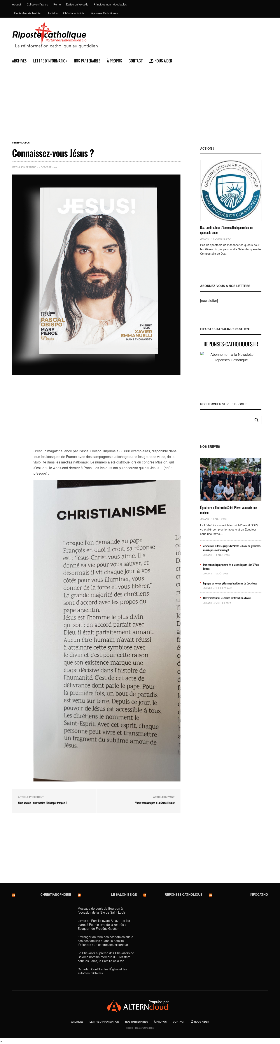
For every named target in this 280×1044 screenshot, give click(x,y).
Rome (57, 4)
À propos (114, 61)
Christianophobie (73, 13)
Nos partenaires (87, 61)
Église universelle (77, 4)
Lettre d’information (50, 61)
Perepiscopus (21, 143)
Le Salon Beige (124, 894)
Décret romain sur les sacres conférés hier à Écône (227, 598)
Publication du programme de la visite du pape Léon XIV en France (231, 566)
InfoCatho (52, 13)
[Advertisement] (140, 100)
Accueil (16, 4)
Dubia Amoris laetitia (27, 13)
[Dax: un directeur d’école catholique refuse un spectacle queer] (230, 190)
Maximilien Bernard (24, 167)
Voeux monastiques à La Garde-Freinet (155, 802)
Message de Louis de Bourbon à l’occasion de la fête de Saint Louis (102, 910)
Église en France (37, 4)
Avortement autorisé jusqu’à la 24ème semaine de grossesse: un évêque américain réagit (232, 548)
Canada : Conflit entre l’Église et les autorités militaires (102, 971)
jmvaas (204, 238)
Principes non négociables (110, 4)
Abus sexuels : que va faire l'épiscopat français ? (42, 802)
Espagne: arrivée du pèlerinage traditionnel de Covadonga (230, 583)
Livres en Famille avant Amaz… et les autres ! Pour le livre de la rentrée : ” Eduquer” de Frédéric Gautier (104, 924)
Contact (136, 61)
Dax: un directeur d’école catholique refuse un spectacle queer (226, 230)
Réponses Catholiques (103, 13)
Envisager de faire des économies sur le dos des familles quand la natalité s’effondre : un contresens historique (105, 941)
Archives (19, 61)
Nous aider (163, 61)
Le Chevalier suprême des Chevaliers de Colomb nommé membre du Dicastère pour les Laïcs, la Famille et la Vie (106, 957)
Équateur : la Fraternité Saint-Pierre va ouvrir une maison (228, 510)
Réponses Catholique (183, 894)
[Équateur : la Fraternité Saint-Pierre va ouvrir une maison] (230, 479)
